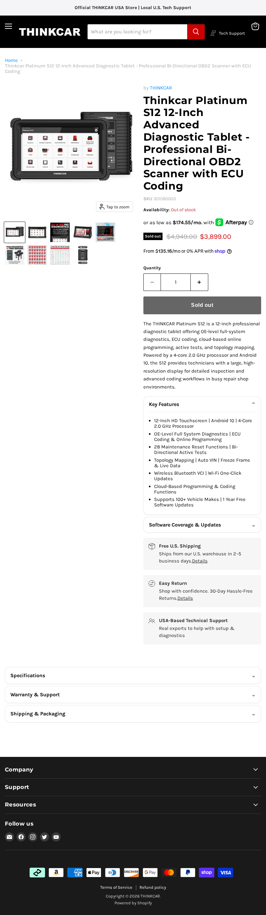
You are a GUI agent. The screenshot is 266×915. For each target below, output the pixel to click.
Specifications (27, 675)
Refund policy (152, 887)
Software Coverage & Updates (185, 525)
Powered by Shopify (133, 902)
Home (11, 60)
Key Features (164, 404)
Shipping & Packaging (37, 714)
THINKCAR (161, 88)
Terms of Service (116, 887)
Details (200, 561)
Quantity (152, 267)
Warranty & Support (35, 694)
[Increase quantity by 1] (199, 282)
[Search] (196, 31)
